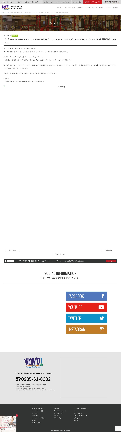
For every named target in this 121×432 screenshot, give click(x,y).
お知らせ (59, 7)
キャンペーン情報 (70, 7)
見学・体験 (57, 418)
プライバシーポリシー (80, 415)
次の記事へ (108, 250)
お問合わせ (77, 418)
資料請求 (56, 415)
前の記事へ (12, 250)
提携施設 (116, 7)
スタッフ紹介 (77, 2)
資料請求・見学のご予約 (92, 2)
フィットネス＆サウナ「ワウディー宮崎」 (12, 7)
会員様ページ (48, 2)
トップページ (4, 12)
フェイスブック (59, 413)
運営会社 (76, 420)
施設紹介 (80, 7)
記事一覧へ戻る (60, 254)
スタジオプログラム (91, 7)
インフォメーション (38, 408)
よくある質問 (78, 413)
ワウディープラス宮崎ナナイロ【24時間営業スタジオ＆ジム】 (116, 2)
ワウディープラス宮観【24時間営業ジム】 (108, 2)
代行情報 (56, 408)
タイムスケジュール (60, 411)
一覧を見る (110, 261)
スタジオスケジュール (63, 2)
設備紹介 (35, 415)
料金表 (101, 7)
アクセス (108, 7)
